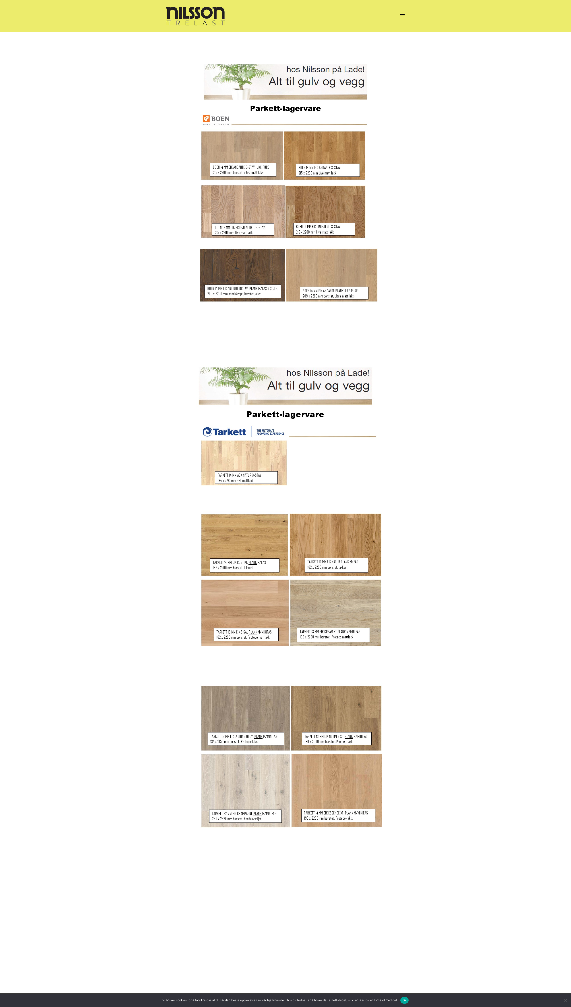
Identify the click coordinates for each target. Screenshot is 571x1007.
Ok (405, 1000)
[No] (565, 1000)
